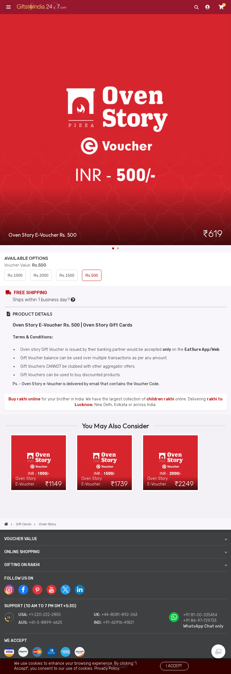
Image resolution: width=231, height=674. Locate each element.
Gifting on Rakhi (22, 564)
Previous (10, 462)
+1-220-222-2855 (45, 614)
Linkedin (80, 590)
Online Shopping (22, 551)
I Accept (174, 666)
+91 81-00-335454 (200, 615)
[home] (6, 524)
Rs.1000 (15, 275)
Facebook (23, 590)
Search (196, 7)
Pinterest (37, 590)
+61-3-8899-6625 (45, 622)
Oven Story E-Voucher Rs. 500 (42, 235)
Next (227, 129)
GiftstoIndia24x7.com (41, 7)
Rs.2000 (41, 275)
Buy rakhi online (24, 399)
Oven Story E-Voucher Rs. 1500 (91, 481)
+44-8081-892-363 (119, 614)
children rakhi (160, 399)
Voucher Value (20, 538)
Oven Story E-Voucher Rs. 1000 (25, 481)
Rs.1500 (66, 275)
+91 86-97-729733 (200, 620)
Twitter (65, 590)
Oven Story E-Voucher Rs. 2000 (157, 481)
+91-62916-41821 (118, 622)
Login (207, 7)
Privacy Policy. (107, 668)
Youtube (51, 590)
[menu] (8, 7)
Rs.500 (91, 275)
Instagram (9, 590)
